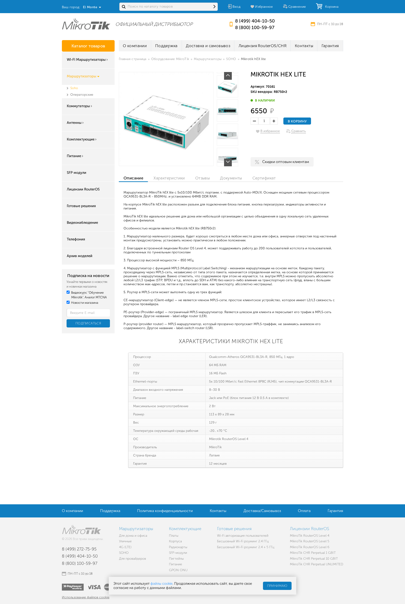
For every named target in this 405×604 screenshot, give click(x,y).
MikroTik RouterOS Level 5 (309, 541)
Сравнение (297, 7)
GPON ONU (178, 570)
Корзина (330, 7)
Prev (228, 76)
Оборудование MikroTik (170, 59)
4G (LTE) (125, 547)
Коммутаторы (78, 106)
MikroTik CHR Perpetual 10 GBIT (314, 559)
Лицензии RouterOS (83, 189)
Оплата (304, 511)
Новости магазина (84, 303)
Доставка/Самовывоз (262, 511)
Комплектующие (80, 139)
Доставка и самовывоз (208, 45)
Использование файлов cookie (85, 597)
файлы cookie (161, 583)
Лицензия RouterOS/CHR (262, 45)
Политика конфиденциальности (165, 511)
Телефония (76, 239)
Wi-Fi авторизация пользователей (242, 536)
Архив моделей (79, 256)
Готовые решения (81, 206)
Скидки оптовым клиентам (285, 162)
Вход (236, 7)
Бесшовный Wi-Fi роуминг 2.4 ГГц (243, 541)
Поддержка (166, 45)
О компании (135, 45)
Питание (74, 156)
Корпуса (175, 541)
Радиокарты (178, 547)
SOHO (231, 59)
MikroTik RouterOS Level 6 (309, 547)
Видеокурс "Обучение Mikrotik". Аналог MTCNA (88, 295)
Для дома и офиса (133, 536)
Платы (173, 536)
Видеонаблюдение (82, 222)
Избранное (264, 7)
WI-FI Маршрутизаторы (86, 59)
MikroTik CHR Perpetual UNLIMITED (316, 564)
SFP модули (76, 173)
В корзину (297, 121)
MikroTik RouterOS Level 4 (309, 536)
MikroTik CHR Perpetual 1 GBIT (313, 553)
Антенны (74, 123)
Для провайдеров (132, 559)
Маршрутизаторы (81, 76)
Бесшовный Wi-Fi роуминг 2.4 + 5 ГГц (245, 547)
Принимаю (277, 586)
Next (228, 162)
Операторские (81, 95)
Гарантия (330, 45)
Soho (74, 88)
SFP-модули (178, 553)
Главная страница (132, 59)
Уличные (125, 541)
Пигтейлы (176, 559)
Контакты (304, 45)
